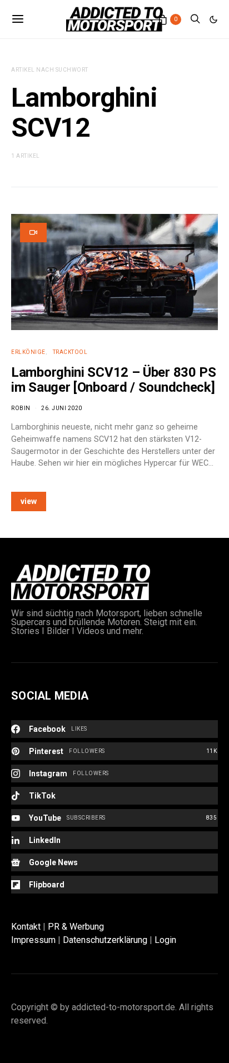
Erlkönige (28, 352)
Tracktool (70, 352)
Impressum (33, 940)
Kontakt (26, 926)
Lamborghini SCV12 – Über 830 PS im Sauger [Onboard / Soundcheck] (113, 380)
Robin (21, 408)
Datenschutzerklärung (105, 940)
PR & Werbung (76, 926)
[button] (213, 19)
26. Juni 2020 (61, 408)
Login (165, 940)
